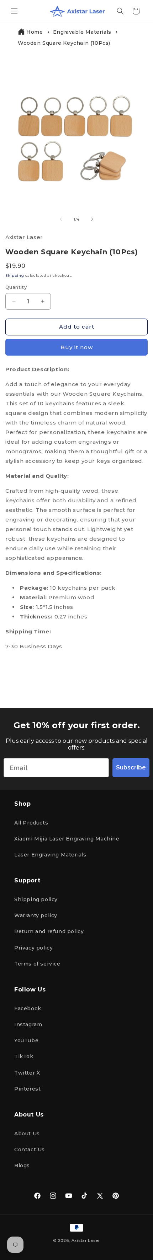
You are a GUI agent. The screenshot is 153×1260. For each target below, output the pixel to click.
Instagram (28, 1024)
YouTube (26, 1040)
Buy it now (76, 347)
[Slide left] (61, 219)
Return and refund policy (49, 931)
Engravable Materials (82, 32)
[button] (14, 11)
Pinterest (27, 1089)
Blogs (22, 1165)
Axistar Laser (86, 1240)
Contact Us (29, 1149)
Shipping (14, 275)
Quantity (16, 287)
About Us (27, 1133)
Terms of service (37, 964)
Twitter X (27, 1073)
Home (34, 32)
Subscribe (131, 767)
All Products (31, 823)
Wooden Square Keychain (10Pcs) (64, 43)
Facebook (27, 1008)
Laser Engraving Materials (50, 854)
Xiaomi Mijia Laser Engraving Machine (67, 839)
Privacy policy (33, 948)
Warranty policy (35, 915)
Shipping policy (36, 899)
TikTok (23, 1056)
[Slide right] (92, 219)
